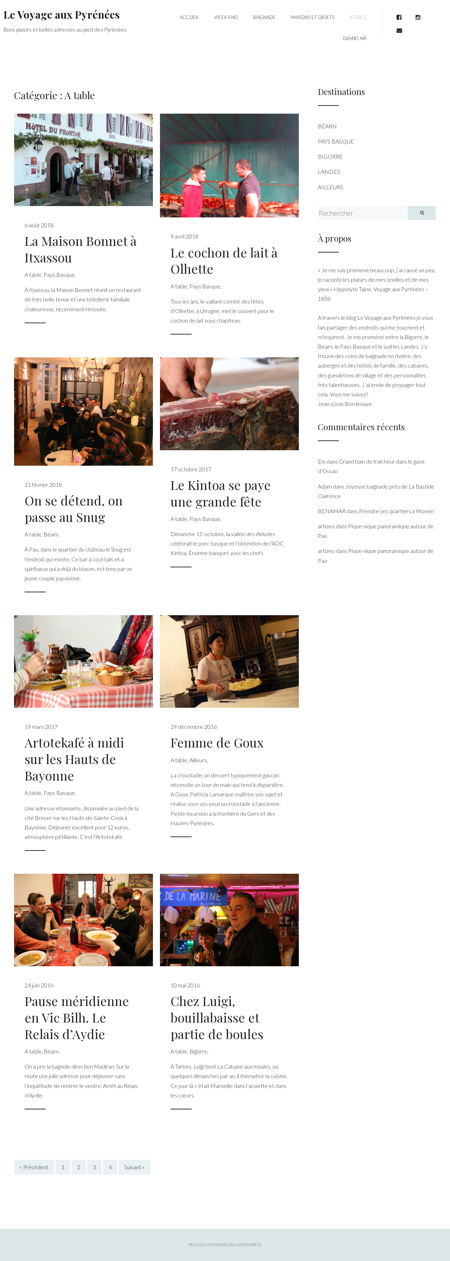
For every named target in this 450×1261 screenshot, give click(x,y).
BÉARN (327, 126)
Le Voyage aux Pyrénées (62, 14)
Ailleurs (198, 760)
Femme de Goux (217, 742)
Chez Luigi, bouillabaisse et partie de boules (217, 1017)
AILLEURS (330, 187)
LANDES (329, 171)
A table (357, 17)
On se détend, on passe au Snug (74, 508)
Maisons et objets (312, 17)
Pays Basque (59, 274)
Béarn (51, 534)
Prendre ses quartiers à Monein (396, 511)
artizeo (326, 526)
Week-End (226, 17)
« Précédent (34, 1167)
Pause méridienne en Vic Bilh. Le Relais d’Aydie (77, 1017)
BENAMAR (332, 511)
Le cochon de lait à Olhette (224, 260)
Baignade (264, 17)
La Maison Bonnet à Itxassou (81, 249)
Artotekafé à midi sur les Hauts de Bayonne (74, 759)
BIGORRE (330, 156)
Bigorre (198, 1051)
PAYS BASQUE (336, 141)
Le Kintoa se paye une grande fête (221, 493)
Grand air (354, 38)
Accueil (189, 17)
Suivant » (134, 1167)
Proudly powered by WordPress (225, 1244)
